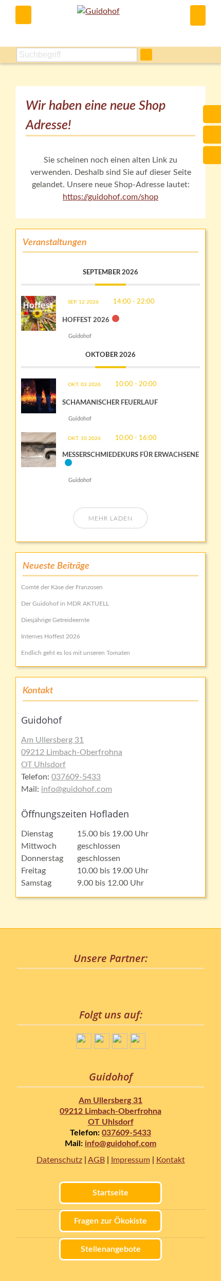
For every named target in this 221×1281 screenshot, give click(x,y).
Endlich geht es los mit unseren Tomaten (75, 653)
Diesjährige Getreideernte (55, 620)
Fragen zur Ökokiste (110, 1221)
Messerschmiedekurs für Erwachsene (130, 455)
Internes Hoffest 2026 (50, 636)
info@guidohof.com (76, 789)
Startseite (110, 1193)
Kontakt (170, 1160)
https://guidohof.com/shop (110, 197)
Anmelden (198, 15)
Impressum (130, 1160)
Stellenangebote (111, 1249)
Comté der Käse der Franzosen (62, 587)
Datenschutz (59, 1160)
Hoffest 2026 (85, 320)
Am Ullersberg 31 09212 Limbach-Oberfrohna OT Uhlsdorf (71, 752)
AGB (96, 1160)
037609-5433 (76, 777)
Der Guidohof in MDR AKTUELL (65, 604)
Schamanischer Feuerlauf (110, 402)
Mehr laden (110, 518)
